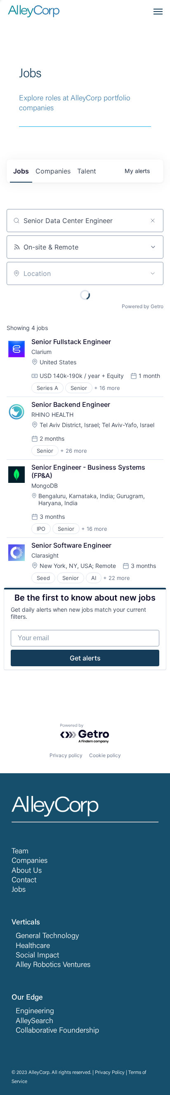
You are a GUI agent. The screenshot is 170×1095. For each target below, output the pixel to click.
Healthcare (33, 946)
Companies (29, 861)
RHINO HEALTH (52, 414)
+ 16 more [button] (107, 388)
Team (20, 851)
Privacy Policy (110, 1072)
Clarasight (45, 555)
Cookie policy (105, 755)
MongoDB (44, 485)
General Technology (47, 936)
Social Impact (37, 956)
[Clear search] (153, 220)
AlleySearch (34, 1021)
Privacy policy (66, 755)
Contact (24, 880)
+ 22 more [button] (116, 578)
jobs (21, 171)
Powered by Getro (142, 306)
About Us (27, 871)
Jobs (19, 890)
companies (53, 171)
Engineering (35, 1011)
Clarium (41, 351)
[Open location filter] (153, 273)
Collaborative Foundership (57, 1031)
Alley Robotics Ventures (53, 965)
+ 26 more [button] (73, 450)
